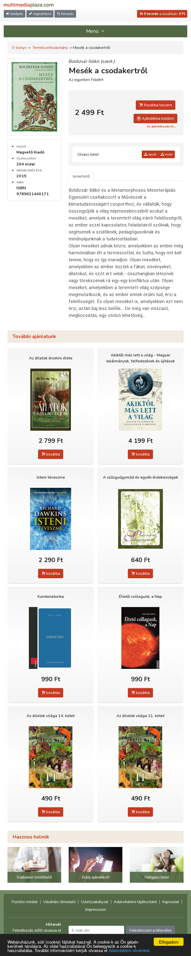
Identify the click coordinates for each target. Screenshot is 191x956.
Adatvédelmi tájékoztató (135, 902)
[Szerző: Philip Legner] (50, 638)
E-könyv (19, 47)
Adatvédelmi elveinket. (130, 950)
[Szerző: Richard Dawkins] (50, 518)
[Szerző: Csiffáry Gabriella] (140, 399)
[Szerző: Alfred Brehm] (50, 757)
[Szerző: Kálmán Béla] (140, 638)
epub (151, 154)
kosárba (52, 454)
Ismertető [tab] (81, 176)
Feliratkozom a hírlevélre (150, 930)
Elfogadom (169, 942)
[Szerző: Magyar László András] (140, 518)
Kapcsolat (170, 902)
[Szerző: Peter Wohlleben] (50, 399)
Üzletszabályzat (94, 902)
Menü (93, 31)
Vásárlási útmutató (59, 902)
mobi (168, 154)
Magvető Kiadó (30, 152)
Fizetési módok (24, 902)
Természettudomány (50, 47)
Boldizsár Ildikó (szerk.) (92, 61)
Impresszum (95, 909)
